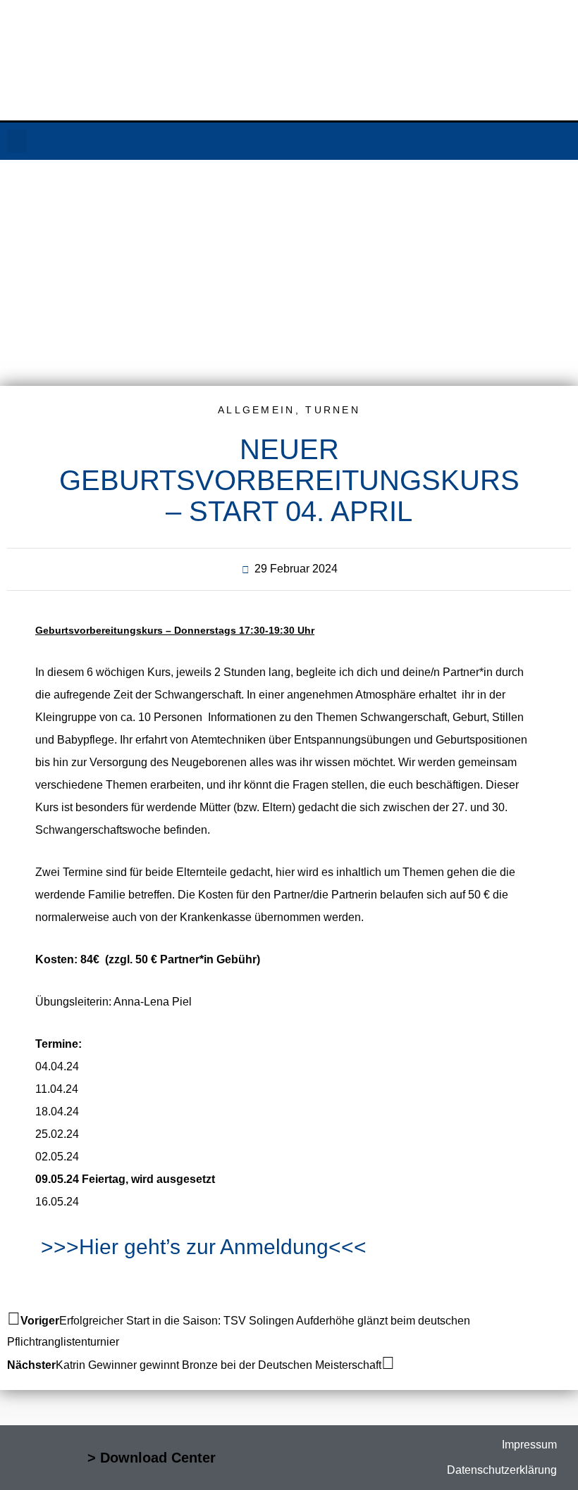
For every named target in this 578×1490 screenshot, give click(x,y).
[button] (17, 141)
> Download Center (151, 1457)
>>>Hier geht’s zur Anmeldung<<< (204, 1246)
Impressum (529, 1445)
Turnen (332, 409)
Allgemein (256, 409)
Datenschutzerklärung (502, 1470)
